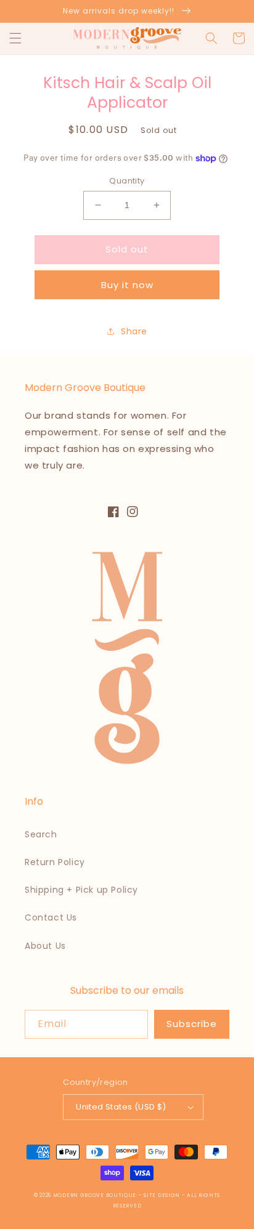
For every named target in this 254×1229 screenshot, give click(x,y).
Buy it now (127, 284)
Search (41, 834)
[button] (15, 38)
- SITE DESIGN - (163, 1195)
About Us (45, 946)
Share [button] (134, 331)
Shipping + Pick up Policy (81, 890)
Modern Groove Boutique (94, 1195)
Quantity (126, 181)
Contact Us (51, 917)
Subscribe (191, 1023)
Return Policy (55, 862)
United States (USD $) (121, 1107)
